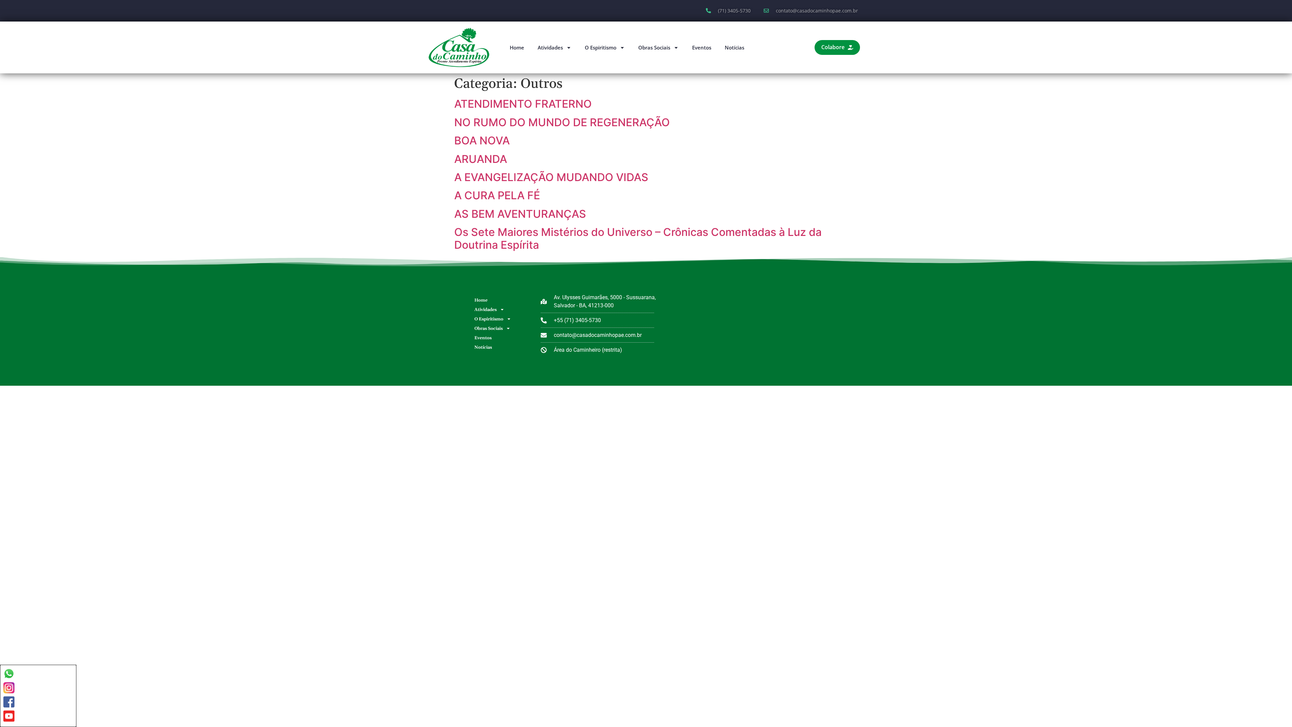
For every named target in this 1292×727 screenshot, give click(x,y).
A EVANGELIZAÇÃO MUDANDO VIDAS (551, 177)
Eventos (701, 47)
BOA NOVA (482, 140)
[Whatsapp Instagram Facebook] (38, 696)
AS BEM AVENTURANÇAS (520, 213)
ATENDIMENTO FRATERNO (523, 103)
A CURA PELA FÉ (497, 195)
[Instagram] (8, 687)
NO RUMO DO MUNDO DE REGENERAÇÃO (562, 122)
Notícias (734, 47)
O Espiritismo (600, 47)
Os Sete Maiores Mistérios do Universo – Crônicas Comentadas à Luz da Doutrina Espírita (638, 238)
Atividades (550, 47)
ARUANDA (480, 159)
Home (517, 47)
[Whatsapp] (8, 673)
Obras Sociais (654, 47)
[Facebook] (8, 701)
